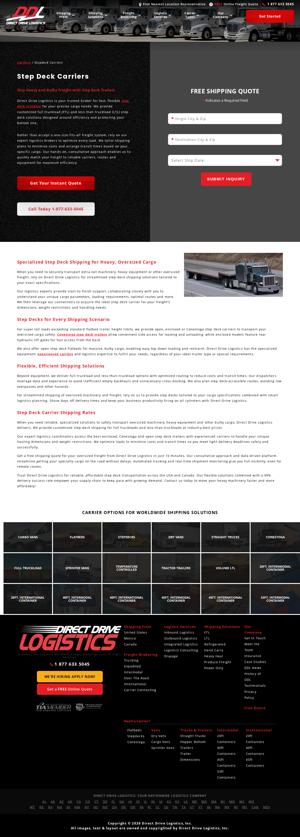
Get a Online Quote (69, 689)
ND (105, 807)
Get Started (270, 16)
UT (192, 807)
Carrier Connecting (140, 690)
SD (166, 807)
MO (251, 801)
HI (130, 801)
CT (96, 801)
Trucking (131, 660)
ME (194, 801)
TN (175, 807)
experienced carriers (55, 354)
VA (209, 807)
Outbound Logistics (180, 638)
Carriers (24, 62)
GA (121, 801)
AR (70, 801)
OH (114, 807)
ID (138, 801)
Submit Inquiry (226, 179)
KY (177, 801)
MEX (266, 807)
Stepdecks (136, 736)
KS (169, 801)
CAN (255, 807)
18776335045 (280, 4)
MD (204, 801)
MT (32, 807)
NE (41, 807)
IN (153, 801)
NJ (68, 807)
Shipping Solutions (95, 15)
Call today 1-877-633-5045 (55, 209)
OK (123, 807)
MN (232, 801)
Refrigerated (215, 644)
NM (77, 807)
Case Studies (255, 662)
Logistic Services (160, 15)
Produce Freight (217, 662)
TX (184, 807)
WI (236, 807)
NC (96, 807)
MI (223, 801)
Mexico (130, 638)
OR (132, 807)
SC (157, 807)
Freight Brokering (129, 15)
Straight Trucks (193, 736)
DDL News (252, 668)
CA (79, 801)
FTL (207, 632)
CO (87, 801)
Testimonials (255, 685)
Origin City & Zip (188, 119)
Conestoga (136, 742)
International (135, 684)
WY (244, 807)
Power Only (213, 668)
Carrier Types (190, 15)
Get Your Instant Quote (55, 183)
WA (217, 807)
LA (186, 801)
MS (241, 801)
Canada (130, 644)
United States (135, 632)
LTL (207, 638)
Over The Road (136, 678)
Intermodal (133, 672)
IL (145, 801)
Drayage (171, 656)
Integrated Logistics (181, 644)
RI (149, 807)
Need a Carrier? (137, 721)
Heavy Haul (213, 656)
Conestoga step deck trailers (82, 334)
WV (227, 807)
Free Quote (255, 708)
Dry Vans (158, 736)
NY (87, 807)
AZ (62, 801)
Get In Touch (255, 638)
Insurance (252, 656)
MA (214, 801)
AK (53, 801)
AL (44, 801)
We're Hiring (69, 676)
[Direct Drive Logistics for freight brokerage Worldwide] (70, 638)
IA (161, 801)
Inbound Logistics (179, 632)
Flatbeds (134, 730)
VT (200, 807)
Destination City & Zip (193, 140)
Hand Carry (213, 650)
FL (113, 801)
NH (59, 807)
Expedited (132, 666)
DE (105, 801)
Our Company (220, 15)
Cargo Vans (160, 742)
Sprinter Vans (163, 748)
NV (50, 807)
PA (142, 807)
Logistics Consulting (181, 650)
